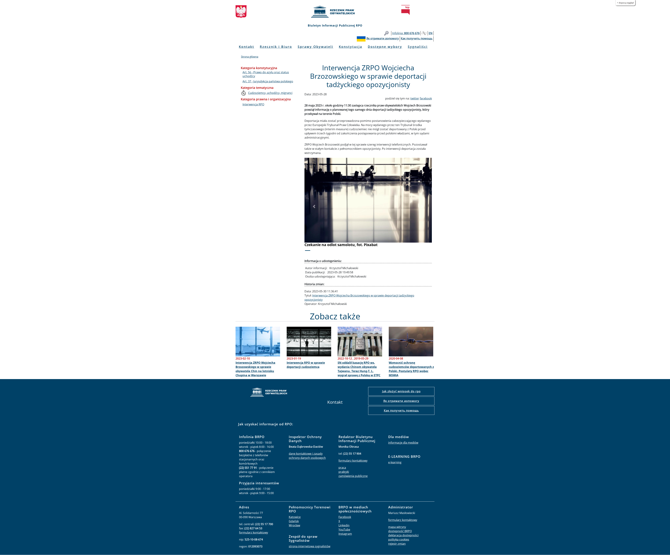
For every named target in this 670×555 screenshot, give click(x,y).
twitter (414, 98)
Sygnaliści (418, 47)
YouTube (344, 529)
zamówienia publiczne (353, 476)
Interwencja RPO (253, 104)
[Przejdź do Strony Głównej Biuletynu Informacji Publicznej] (405, 9)
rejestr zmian (397, 544)
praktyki (343, 472)
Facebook (344, 517)
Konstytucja (350, 47)
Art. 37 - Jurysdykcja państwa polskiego (268, 81)
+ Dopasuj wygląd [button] (625, 2)
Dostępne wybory (385, 47)
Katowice (295, 517)
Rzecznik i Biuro (276, 47)
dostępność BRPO (400, 531)
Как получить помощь (401, 410)
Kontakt (246, 47)
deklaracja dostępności (403, 535)
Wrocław (294, 525)
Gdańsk (294, 521)
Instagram (345, 534)
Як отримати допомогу (401, 401)
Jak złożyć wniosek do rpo (401, 391)
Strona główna (249, 56)
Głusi (424, 33)
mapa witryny (397, 527)
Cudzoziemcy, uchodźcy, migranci (270, 93)
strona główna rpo (268, 392)
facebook (426, 98)
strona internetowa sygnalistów (309, 546)
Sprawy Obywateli (315, 47)
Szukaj (386, 33)
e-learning (394, 462)
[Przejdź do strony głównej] (335, 11)
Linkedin (343, 525)
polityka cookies (398, 539)
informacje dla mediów (403, 443)
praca (342, 467)
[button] (314, 207)
